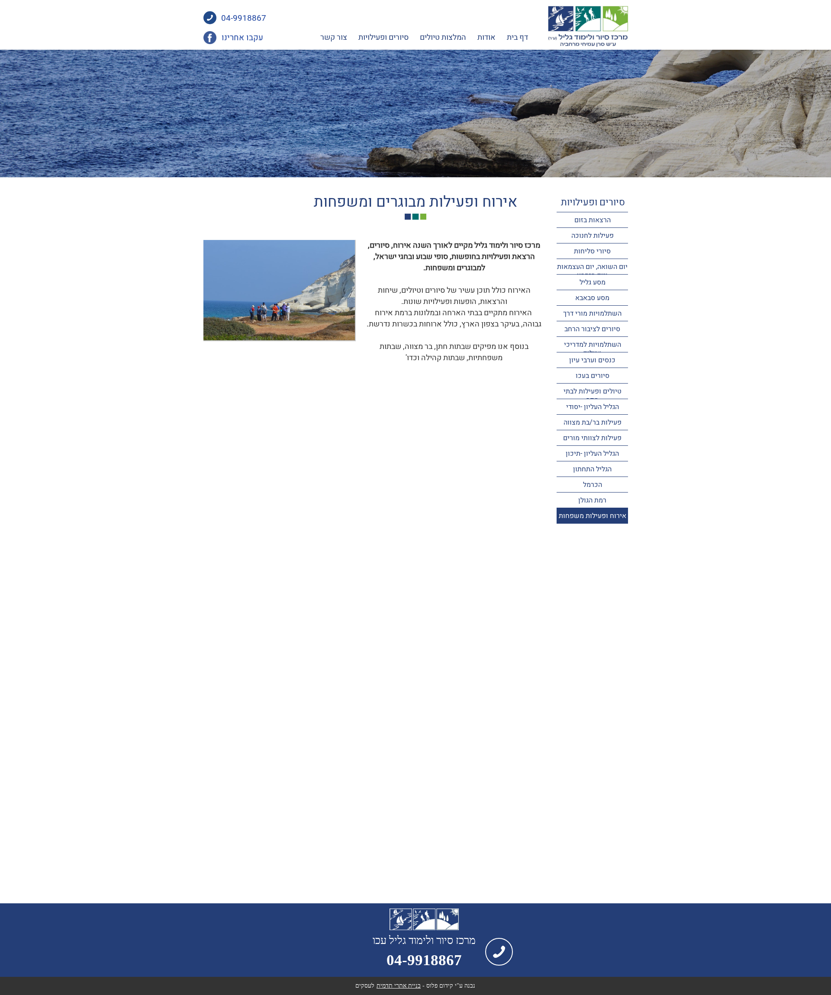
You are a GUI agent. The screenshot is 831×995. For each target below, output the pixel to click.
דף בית (517, 37)
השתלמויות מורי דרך (592, 313)
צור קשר (333, 37)
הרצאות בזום (592, 220)
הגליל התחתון (592, 469)
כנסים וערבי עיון (592, 360)
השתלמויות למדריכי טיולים (592, 349)
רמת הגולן (592, 500)
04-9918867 (243, 18)
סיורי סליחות (592, 251)
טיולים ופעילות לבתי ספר (593, 395)
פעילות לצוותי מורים (592, 438)
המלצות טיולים (443, 37)
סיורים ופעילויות (383, 37)
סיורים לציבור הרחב (592, 329)
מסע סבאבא (592, 298)
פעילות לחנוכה (592, 235)
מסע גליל (593, 282)
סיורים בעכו (592, 375)
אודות (486, 37)
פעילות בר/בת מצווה (593, 422)
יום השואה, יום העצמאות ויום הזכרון (592, 271)
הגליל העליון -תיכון (592, 453)
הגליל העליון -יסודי (592, 407)
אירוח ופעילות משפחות (592, 516)
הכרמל (592, 484)
